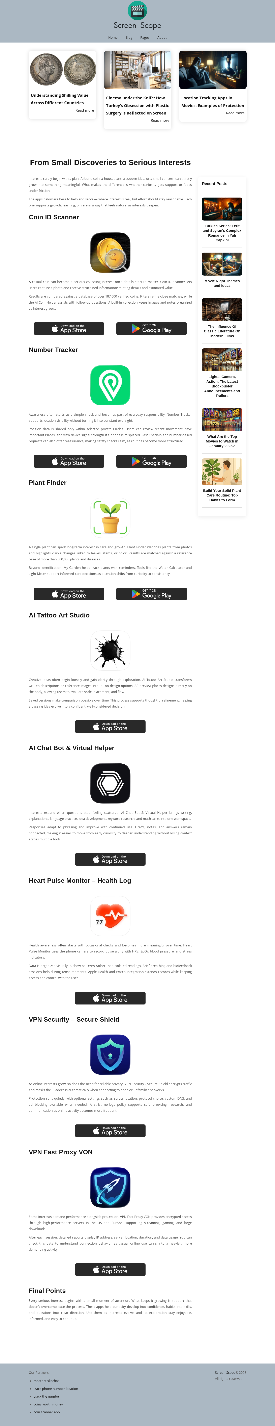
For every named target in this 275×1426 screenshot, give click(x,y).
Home (113, 37)
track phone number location (56, 1388)
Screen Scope (225, 1372)
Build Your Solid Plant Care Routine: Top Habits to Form (222, 495)
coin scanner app (47, 1412)
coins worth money (48, 1404)
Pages (144, 37)
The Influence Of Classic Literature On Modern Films (222, 331)
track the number (47, 1396)
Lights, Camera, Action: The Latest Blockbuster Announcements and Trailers (222, 386)
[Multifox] (137, 16)
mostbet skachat (46, 1381)
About (162, 37)
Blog (129, 37)
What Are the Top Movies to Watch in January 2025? (222, 441)
